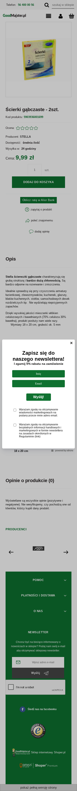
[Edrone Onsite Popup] (38, 395)
